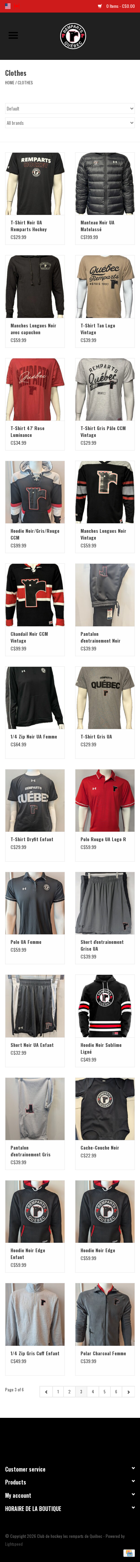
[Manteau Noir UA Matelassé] (105, 183)
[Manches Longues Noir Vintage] (105, 492)
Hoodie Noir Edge (98, 1250)
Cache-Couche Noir (100, 1147)
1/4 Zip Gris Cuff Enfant (35, 1353)
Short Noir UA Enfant (32, 1044)
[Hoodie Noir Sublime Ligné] (105, 1005)
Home (9, 82)
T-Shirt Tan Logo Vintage (98, 329)
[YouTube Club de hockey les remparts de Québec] (76, 1438)
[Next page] (128, 1391)
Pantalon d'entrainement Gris (31, 1151)
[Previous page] (46, 1391)
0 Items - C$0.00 (120, 6)
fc (16, 6)
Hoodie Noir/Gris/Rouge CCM (35, 534)
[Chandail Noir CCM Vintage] (35, 594)
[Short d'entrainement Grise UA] (105, 903)
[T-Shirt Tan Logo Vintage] (105, 286)
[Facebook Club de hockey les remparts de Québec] (52, 1438)
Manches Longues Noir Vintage (103, 534)
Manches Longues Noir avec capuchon (33, 329)
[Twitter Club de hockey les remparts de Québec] (64, 1438)
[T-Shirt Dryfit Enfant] (35, 800)
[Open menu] (13, 35)
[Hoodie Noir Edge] (105, 1211)
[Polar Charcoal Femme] (105, 1314)
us (8, 6)
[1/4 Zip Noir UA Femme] (35, 697)
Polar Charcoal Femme (103, 1353)
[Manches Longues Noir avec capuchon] (35, 286)
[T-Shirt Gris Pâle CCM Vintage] (105, 389)
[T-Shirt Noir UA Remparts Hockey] (35, 183)
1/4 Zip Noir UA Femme (34, 736)
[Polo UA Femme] (35, 903)
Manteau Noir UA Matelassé (98, 226)
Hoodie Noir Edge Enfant (28, 1253)
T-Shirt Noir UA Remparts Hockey (29, 226)
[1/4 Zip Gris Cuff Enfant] (35, 1314)
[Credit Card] (128, 1552)
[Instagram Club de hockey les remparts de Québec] (88, 1438)
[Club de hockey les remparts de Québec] (83, 35)
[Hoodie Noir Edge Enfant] (35, 1211)
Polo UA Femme (26, 941)
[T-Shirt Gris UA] (105, 697)
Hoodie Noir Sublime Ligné (101, 1048)
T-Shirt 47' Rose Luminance (28, 431)
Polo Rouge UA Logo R (103, 839)
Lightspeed (14, 1544)
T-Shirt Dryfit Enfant (32, 839)
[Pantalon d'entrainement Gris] (35, 1108)
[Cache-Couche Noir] (105, 1108)
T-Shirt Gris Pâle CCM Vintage (103, 431)
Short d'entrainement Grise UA (102, 945)
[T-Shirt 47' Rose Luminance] (35, 389)
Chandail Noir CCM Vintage (29, 637)
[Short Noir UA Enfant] (35, 1005)
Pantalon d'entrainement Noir (101, 637)
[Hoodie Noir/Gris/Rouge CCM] (35, 492)
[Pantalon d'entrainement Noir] (105, 594)
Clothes (25, 82)
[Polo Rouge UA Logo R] (105, 800)
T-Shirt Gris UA (96, 736)
